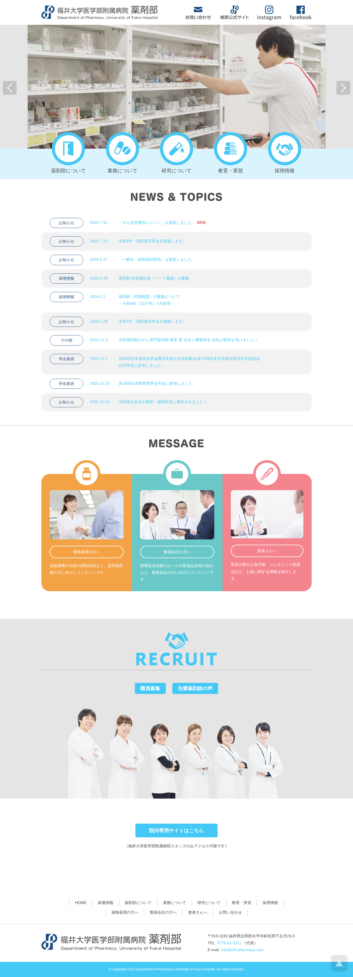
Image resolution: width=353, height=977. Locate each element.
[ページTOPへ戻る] (339, 970)
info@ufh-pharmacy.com (242, 950)
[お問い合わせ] (198, 18)
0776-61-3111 (229, 943)
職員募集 (150, 688)
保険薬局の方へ (124, 912)
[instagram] (269, 19)
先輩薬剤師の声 (195, 688)
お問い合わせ (230, 912)
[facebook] (301, 18)
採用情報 (270, 902)
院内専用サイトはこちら (176, 830)
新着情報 (105, 902)
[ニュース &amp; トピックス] (176, 198)
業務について (174, 902)
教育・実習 (241, 902)
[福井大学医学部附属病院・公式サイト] (234, 18)
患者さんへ (197, 912)
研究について (209, 902)
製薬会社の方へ (163, 912)
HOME (81, 902)
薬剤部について (138, 902)
